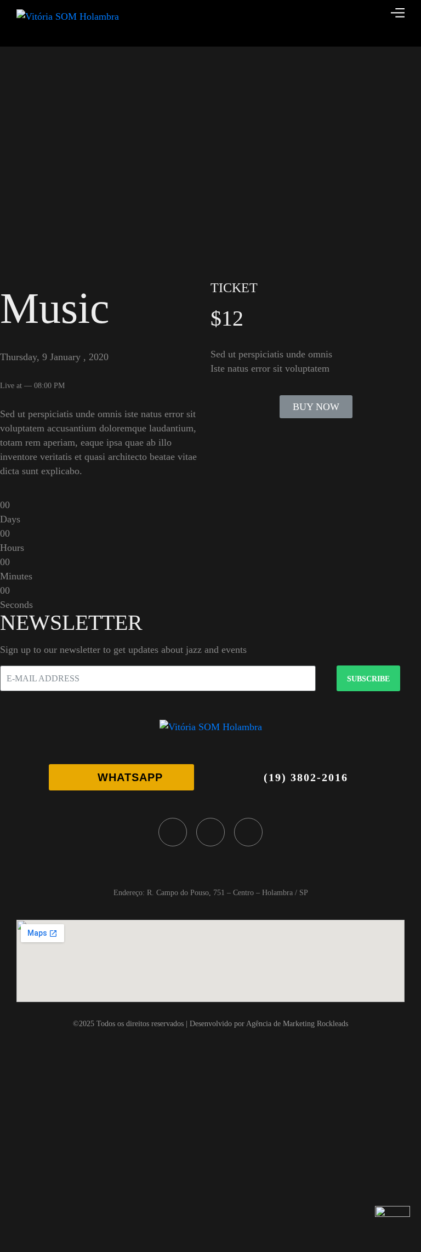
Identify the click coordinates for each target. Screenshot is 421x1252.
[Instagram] (210, 832)
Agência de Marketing (280, 1024)
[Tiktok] (248, 832)
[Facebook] (172, 832)
